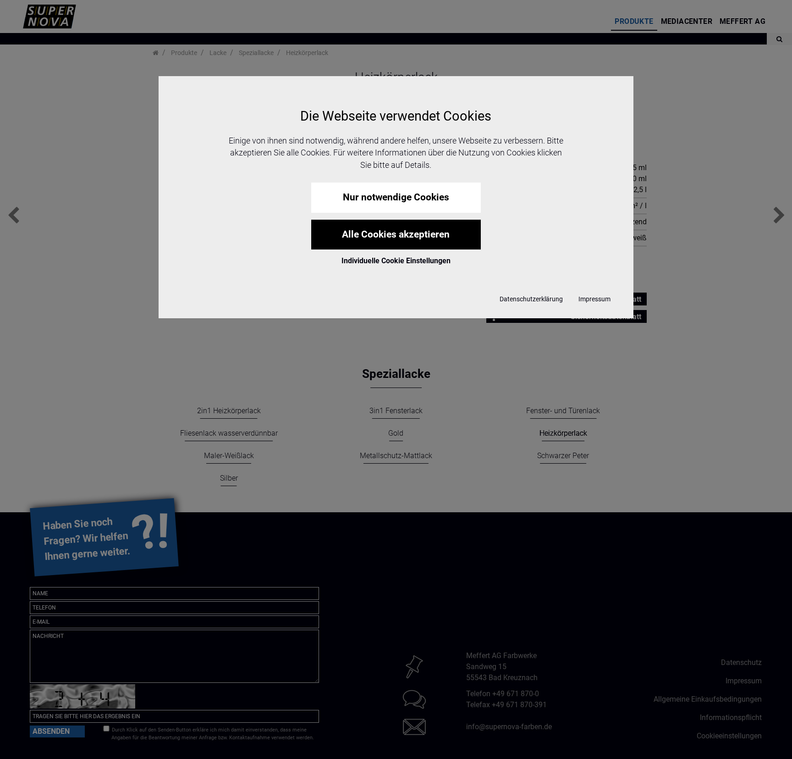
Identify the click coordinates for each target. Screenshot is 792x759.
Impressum (594, 299)
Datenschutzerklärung (531, 299)
